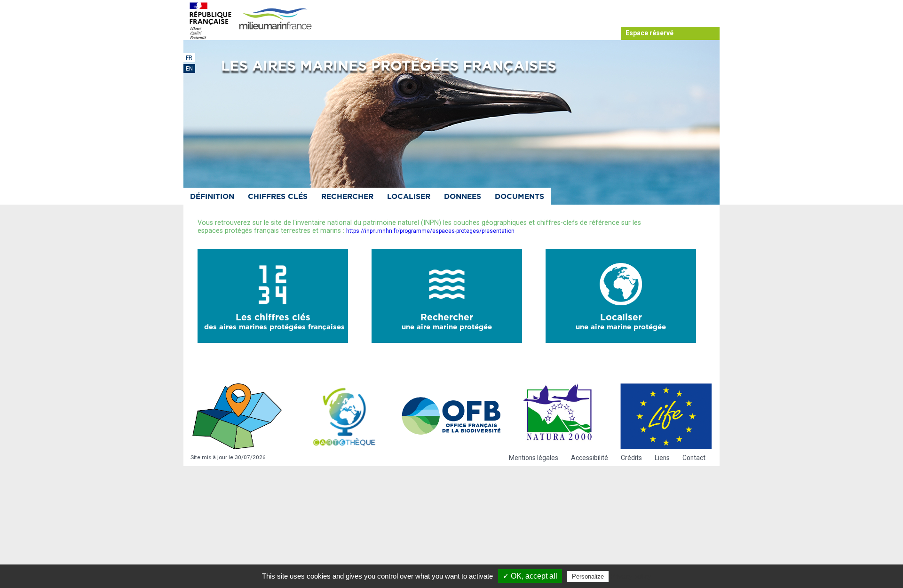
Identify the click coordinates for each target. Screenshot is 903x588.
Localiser (408, 196)
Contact (693, 457)
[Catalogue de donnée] (237, 416)
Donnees (462, 196)
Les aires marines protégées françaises (388, 66)
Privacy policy (630, 576)
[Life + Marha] (666, 416)
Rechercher (347, 196)
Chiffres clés (278, 196)
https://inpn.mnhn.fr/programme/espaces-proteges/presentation (430, 231)
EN (189, 68)
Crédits (631, 457)
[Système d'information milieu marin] (275, 19)
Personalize (588, 576)
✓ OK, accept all (530, 576)
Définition (212, 196)
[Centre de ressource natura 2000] (558, 416)
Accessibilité (589, 457)
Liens (662, 457)
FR (189, 58)
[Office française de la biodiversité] (451, 416)
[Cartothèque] (344, 416)
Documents (519, 196)
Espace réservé (649, 33)
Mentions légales (533, 457)
